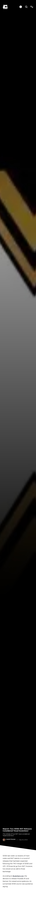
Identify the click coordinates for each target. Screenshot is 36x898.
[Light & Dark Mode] (20, 7)
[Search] (26, 7)
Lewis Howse (10, 839)
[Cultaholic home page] (11, 7)
